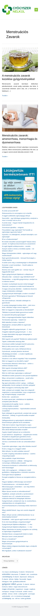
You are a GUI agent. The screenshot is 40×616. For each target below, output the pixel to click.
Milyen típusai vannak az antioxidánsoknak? (16, 491)
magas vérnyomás (8, 589)
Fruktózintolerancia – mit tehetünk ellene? (15, 484)
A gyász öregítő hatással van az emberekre (16, 432)
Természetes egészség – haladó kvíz (14, 320)
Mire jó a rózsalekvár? (9, 539)
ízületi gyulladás (26, 598)
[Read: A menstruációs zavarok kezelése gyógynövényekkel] (20, 59)
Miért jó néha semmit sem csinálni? (13, 346)
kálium (11, 587)
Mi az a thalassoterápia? (10, 239)
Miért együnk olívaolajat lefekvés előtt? (14, 368)
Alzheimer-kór (30, 572)
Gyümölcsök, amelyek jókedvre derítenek (15, 351)
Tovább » (5, 96)
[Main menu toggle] (36, 10)
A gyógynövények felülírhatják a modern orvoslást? (18, 293)
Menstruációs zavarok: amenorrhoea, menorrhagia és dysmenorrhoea (19, 139)
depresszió (23, 577)
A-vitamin (22, 572)
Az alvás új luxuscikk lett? (10, 211)
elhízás (11, 579)
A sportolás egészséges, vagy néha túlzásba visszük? (19, 446)
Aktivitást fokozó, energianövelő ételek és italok (17, 534)
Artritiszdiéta (6, 418)
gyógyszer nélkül (9, 584)
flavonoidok (22, 579)
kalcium (32, 584)
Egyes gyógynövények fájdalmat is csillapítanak (17, 274)
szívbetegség (6, 598)
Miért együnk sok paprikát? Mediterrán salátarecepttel (19, 339)
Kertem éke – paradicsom (10, 397)
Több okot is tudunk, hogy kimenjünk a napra (16, 425)
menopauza (5, 591)
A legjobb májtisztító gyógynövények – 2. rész (17, 329)
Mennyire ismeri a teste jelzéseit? (13, 536)
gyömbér (19, 584)
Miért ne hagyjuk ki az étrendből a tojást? (15, 361)
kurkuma (5, 587)
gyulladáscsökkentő (19, 581)
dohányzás (31, 577)
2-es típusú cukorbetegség (10, 572)
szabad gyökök (22, 594)
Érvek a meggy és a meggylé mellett (14, 449)
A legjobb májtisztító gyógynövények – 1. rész (17, 332)
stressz (10, 594)
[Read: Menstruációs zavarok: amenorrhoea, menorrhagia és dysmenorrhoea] (20, 118)
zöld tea (17, 598)
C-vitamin (22, 574)
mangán (26, 589)
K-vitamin (26, 584)
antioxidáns (6, 574)
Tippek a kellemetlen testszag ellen (13, 341)
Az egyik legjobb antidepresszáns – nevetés (16, 246)
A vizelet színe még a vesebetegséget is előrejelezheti (19, 262)
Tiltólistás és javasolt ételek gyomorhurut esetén (17, 312)
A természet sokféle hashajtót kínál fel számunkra (18, 344)
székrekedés (6, 596)
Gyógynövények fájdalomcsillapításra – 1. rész (17, 527)
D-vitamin (16, 577)
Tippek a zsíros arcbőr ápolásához (13, 370)
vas (13, 598)
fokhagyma (5, 581)
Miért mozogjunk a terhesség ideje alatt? (15, 387)
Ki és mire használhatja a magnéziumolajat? (16, 522)
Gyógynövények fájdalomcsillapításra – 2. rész (17, 524)
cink (27, 574)
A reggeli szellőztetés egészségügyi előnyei (16, 216)
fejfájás (16, 579)
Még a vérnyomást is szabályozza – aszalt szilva (17, 378)
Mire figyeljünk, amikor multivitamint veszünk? (17, 551)
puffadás (4, 594)
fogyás (29, 579)
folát (10, 581)
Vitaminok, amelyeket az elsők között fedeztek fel (18, 286)
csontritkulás (33, 574)
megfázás (32, 589)
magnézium (19, 589)
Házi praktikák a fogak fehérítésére (13, 458)
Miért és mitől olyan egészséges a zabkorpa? (16, 373)
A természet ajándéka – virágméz (13, 227)
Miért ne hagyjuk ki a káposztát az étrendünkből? (18, 310)
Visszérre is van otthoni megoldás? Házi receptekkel (19, 358)
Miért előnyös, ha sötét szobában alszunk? (16, 451)
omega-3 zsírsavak (16, 591)
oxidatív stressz (28, 591)
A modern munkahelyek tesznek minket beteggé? (18, 284)
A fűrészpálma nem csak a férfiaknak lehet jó (16, 349)
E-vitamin (5, 579)
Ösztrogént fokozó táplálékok (11, 474)
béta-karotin (14, 574)
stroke (15, 594)
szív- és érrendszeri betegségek (20, 596)
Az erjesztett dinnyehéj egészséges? (14, 315)
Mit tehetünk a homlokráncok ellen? (13, 380)
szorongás (31, 594)
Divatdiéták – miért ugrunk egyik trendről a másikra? (19, 519)
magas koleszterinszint (20, 587)
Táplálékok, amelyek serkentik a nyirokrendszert (17, 494)
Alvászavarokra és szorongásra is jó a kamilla (17, 213)
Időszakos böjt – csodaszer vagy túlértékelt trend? (18, 277)
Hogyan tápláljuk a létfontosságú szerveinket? (17, 482)
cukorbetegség (7, 577)
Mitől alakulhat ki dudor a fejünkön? (13, 322)
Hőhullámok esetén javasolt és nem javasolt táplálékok (19, 375)
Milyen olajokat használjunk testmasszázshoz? (17, 439)
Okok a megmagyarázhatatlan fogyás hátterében (18, 317)
